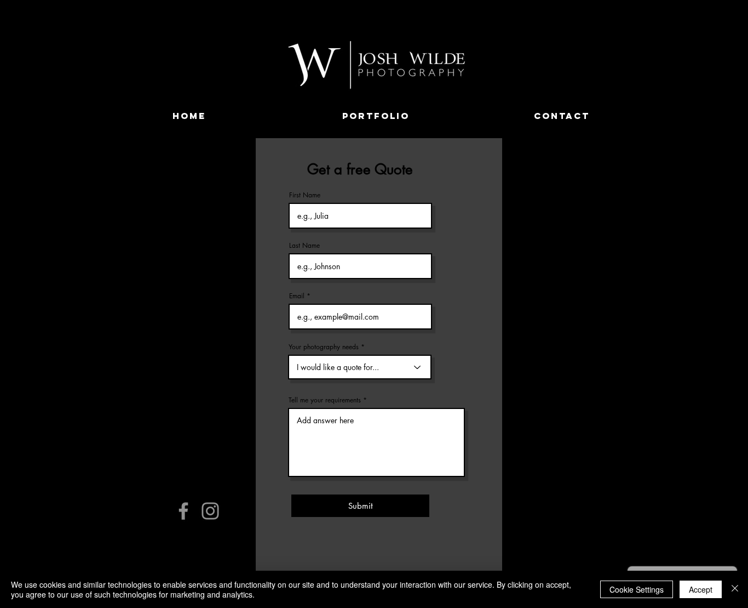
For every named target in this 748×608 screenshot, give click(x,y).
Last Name (304, 245)
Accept (700, 589)
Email (296, 296)
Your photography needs (324, 347)
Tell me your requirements (325, 400)
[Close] (734, 589)
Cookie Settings (636, 589)
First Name (304, 195)
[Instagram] (210, 510)
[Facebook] (183, 510)
